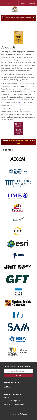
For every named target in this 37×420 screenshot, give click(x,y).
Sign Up (18, 375)
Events (20, 102)
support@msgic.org (16, 404)
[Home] (15, 9)
